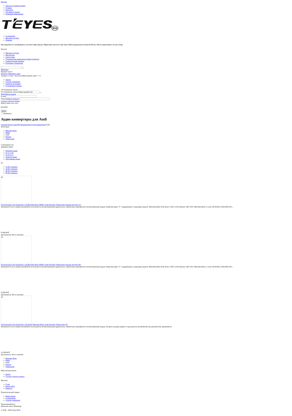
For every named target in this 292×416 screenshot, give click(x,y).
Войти (3, 94)
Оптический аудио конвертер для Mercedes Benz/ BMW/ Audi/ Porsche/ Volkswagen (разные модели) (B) (41, 265)
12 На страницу (11, 167)
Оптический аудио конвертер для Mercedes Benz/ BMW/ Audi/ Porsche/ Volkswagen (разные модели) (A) (41, 205)
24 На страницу (11, 169)
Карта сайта (10, 386)
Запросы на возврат (13, 84)
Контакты (9, 10)
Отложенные (10, 398)
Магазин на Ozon (12, 38)
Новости (8, 388)
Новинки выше (11, 151)
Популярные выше (12, 159)
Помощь (8, 40)
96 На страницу (11, 173)
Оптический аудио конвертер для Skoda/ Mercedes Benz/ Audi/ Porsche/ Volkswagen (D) (34, 325)
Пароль (4, 99)
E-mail (3, 96)
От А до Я (9, 153)
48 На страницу (11, 171)
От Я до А (9, 155)
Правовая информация (14, 14)
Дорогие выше (11, 157)
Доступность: (6, 235)
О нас (7, 384)
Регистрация (11, 94)
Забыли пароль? (13, 99)
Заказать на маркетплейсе (15, 6)
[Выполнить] (40, 92)
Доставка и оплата (12, 12)
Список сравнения (12, 82)
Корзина (4, 74)
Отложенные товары (13, 86)
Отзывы (8, 8)
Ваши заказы (10, 396)
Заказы (8, 80)
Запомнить (7, 113)
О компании (10, 36)
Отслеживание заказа (9, 92)
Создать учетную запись (10, 101)
